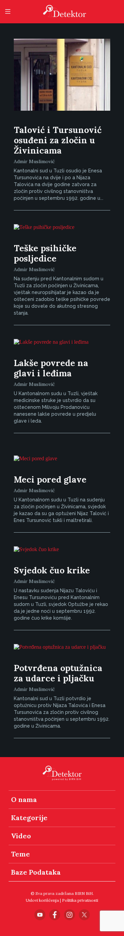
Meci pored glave (50, 479)
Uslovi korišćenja (42, 900)
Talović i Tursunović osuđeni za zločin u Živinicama (58, 140)
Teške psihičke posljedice (45, 253)
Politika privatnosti (80, 900)
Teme (20, 854)
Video (21, 835)
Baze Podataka (36, 872)
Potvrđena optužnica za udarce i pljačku (58, 673)
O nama (24, 799)
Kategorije (29, 817)
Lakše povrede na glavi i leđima (51, 368)
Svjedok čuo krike (52, 570)
